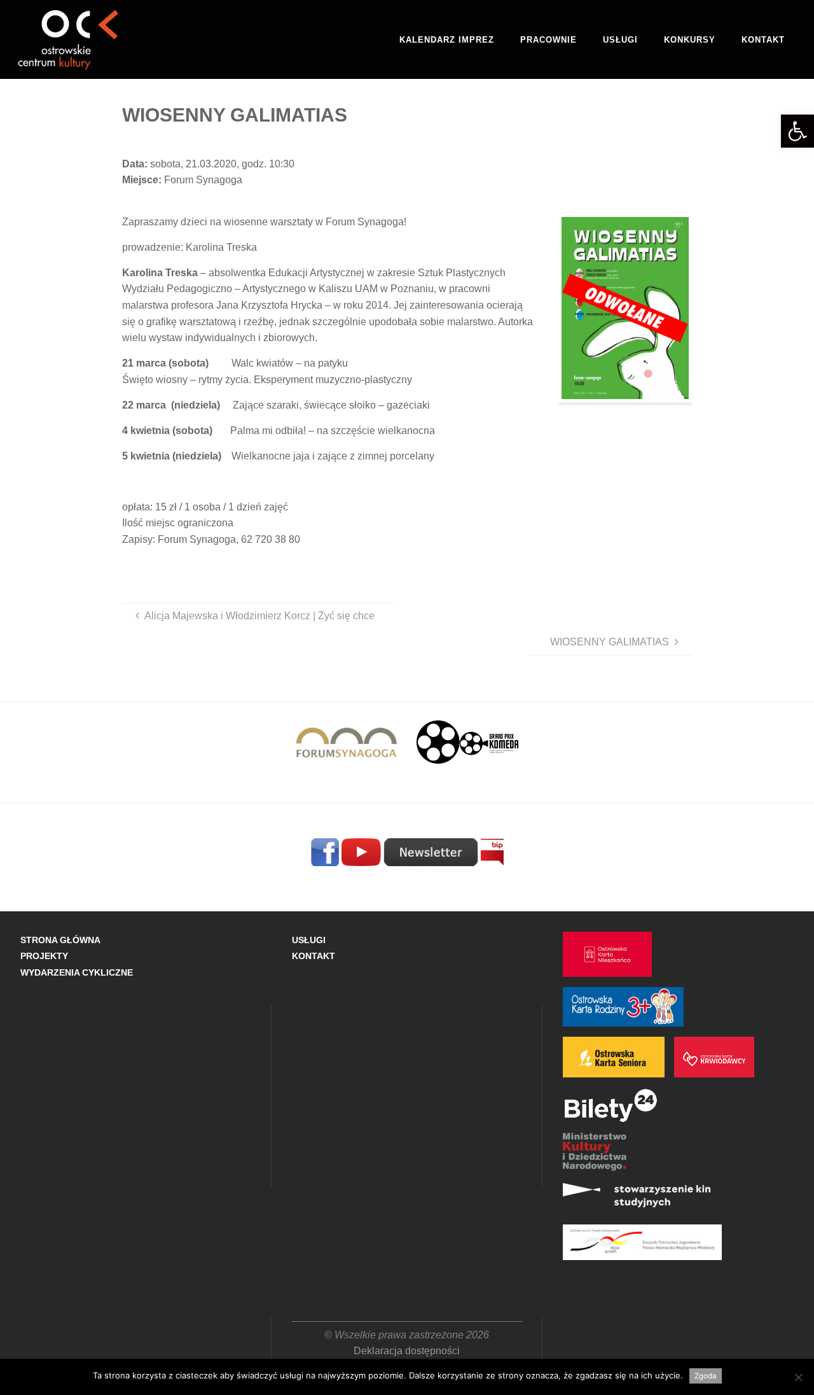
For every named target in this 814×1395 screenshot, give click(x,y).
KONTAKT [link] (313, 956)
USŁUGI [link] (309, 940)
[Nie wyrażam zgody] (798, 1377)
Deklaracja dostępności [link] (407, 1350)
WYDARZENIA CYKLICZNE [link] (76, 972)
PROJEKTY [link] (44, 956)
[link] (797, 131)
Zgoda (705, 1375)
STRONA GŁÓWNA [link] (60, 940)
